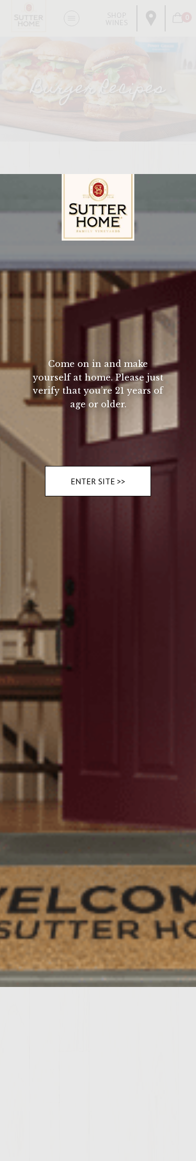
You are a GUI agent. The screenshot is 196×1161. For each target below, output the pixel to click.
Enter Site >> (98, 481)
